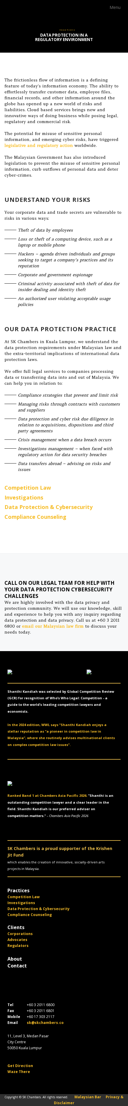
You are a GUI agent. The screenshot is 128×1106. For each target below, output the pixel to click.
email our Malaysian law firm (53, 626)
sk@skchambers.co (45, 1022)
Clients (15, 927)
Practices (18, 890)
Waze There (18, 1071)
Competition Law (27, 487)
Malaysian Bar (87, 1096)
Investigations (23, 497)
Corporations (20, 933)
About (14, 959)
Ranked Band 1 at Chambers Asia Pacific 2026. (47, 795)
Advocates (17, 939)
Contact (17, 965)
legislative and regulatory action (38, 145)
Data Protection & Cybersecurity (48, 506)
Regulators (18, 945)
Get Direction (20, 1065)
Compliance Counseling (35, 516)
